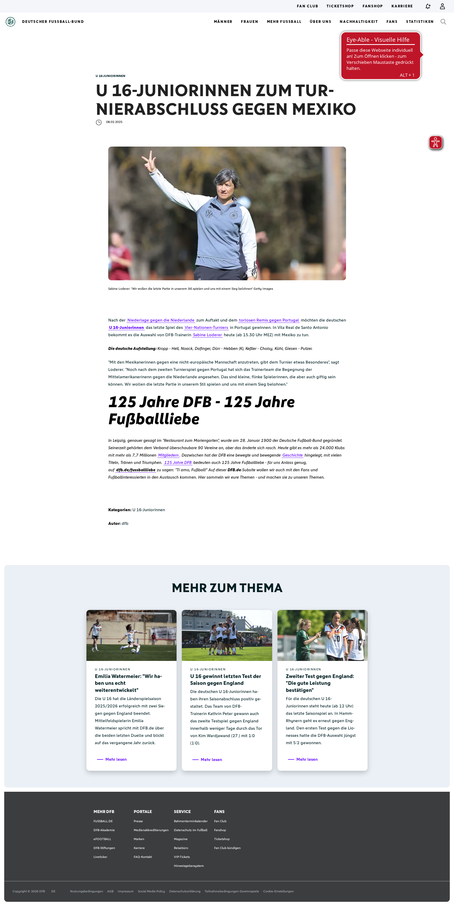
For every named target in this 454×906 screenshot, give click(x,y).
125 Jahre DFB (178, 462)
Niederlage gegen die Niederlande (160, 320)
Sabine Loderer (207, 335)
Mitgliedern (168, 455)
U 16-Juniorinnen (126, 327)
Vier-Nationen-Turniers (206, 327)
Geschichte (292, 455)
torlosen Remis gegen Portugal (269, 320)
